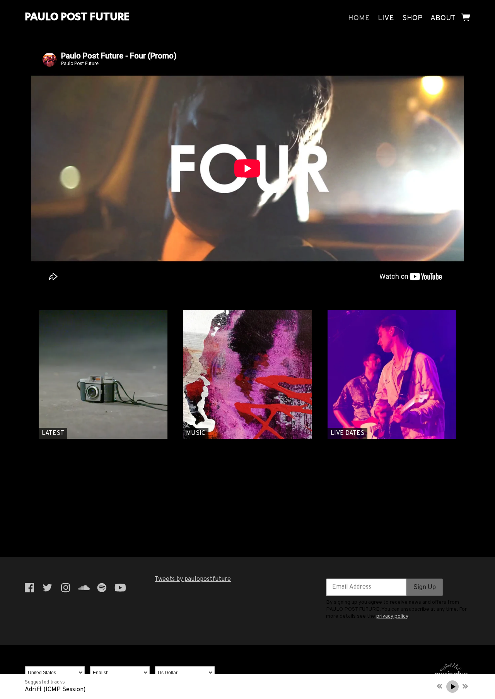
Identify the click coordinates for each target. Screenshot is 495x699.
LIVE (386, 18)
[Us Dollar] (187, 673)
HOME (359, 18)
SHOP (412, 18)
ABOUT (442, 18)
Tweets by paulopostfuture (193, 579)
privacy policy (392, 616)
